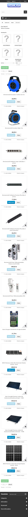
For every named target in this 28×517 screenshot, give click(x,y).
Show (17, 62)
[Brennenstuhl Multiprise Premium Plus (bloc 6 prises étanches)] (14, 218)
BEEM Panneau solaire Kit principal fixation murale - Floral (14, 464)
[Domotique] (18, 39)
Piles (6, 59)
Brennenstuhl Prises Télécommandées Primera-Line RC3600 (14, 263)
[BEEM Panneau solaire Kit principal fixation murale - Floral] (14, 453)
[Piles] (6, 53)
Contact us (8, 1)
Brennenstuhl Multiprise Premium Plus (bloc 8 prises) (14, 195)
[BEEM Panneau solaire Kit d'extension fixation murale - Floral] (14, 352)
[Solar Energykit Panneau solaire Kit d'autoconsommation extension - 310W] (14, 419)
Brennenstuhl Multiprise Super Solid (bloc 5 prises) (14, 162)
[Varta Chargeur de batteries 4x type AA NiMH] (14, 319)
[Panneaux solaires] (18, 53)
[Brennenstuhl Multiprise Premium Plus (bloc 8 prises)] (14, 184)
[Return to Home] (2, 22)
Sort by (2, 62)
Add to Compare (21, 106)
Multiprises (6, 45)
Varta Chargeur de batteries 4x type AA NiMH (14, 329)
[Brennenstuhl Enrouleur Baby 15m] (14, 117)
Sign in (25, 1)
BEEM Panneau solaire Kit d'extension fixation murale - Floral (14, 363)
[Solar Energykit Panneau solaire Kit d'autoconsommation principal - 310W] (14, 386)
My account (4, 505)
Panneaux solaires (18, 60)
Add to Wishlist (8, 106)
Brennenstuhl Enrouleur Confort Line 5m (14, 94)
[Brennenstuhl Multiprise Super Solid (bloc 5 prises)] (14, 151)
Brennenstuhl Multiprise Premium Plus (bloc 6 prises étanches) (14, 229)
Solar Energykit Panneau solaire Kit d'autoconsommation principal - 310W (14, 397)
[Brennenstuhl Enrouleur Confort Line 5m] (14, 84)
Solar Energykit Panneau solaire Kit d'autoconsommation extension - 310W (14, 430)
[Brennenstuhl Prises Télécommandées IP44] (14, 285)
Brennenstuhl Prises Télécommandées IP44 (14, 296)
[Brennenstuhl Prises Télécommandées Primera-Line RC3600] (14, 252)
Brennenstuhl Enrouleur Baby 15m (14, 128)
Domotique (18, 45)
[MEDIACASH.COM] (14, 5)
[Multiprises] (6, 39)
